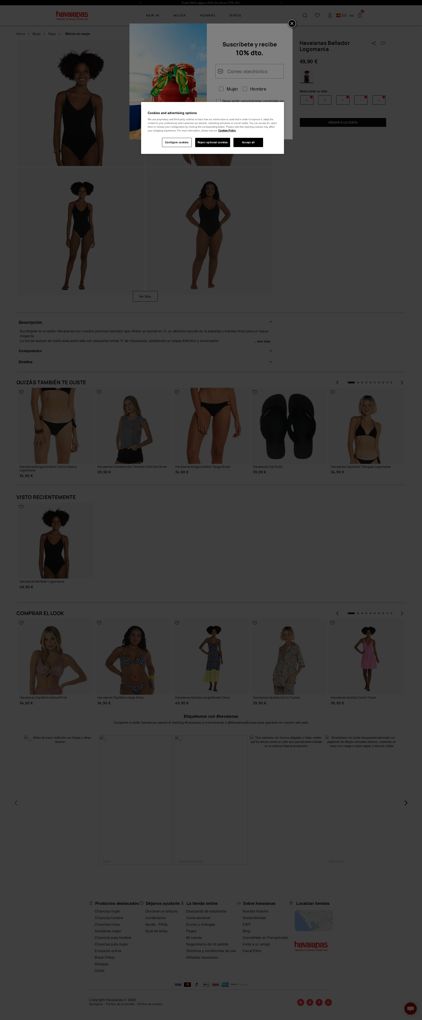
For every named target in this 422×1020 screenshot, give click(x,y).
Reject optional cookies (213, 142)
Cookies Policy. (227, 130)
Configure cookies (177, 142)
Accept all (248, 142)
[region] (212, 128)
